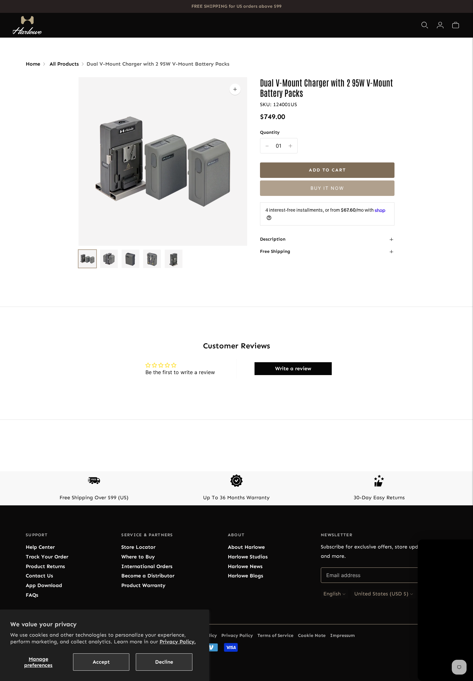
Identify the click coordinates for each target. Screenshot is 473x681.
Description (272, 239)
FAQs (32, 595)
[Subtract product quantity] (290, 146)
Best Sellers (170, 25)
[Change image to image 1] (87, 259)
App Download (44, 585)
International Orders (146, 566)
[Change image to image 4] (152, 259)
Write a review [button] (293, 368)
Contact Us (39, 576)
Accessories (245, 25)
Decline (164, 662)
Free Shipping (275, 251)
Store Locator (138, 547)
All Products (64, 64)
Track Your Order (47, 557)
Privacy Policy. (178, 642)
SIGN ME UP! (410, 609)
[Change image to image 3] (130, 259)
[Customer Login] (440, 25)
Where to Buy (138, 557)
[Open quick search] (424, 25)
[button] (455, 25)
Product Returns (45, 566)
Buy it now (327, 188)
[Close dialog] (466, 500)
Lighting (206, 25)
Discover (302, 25)
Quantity (270, 132)
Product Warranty (143, 585)
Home (33, 64)
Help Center (40, 547)
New (278, 25)
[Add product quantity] (267, 146)
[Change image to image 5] (173, 259)
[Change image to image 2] (109, 259)
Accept (101, 662)
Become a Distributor (147, 576)
